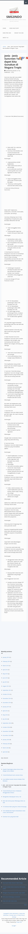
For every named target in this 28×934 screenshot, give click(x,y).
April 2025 (5, 752)
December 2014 (7, 702)
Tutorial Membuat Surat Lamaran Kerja (13, 775)
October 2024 (6, 727)
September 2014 (7, 690)
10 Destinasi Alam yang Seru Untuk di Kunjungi (14, 806)
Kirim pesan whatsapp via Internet (11, 897)
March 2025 (6, 748)
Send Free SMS (7, 33)
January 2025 (6, 739)
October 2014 (6, 694)
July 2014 (5, 682)
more (25, 905)
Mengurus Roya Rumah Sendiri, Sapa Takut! (14, 893)
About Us (5, 37)
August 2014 (6, 686)
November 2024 (7, 731)
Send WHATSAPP (14, 28)
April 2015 (5, 711)
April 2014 (5, 669)
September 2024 (7, 723)
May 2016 (5, 715)
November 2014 (7, 698)
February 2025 (6, 743)
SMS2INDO (14, 16)
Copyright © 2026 (7, 913)
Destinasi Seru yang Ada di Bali (10, 816)
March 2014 (6, 665)
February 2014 (6, 661)
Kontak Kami (13, 915)
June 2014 (5, 678)
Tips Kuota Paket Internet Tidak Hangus (13, 883)
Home (4, 28)
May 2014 (5, 673)
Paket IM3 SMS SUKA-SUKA (10, 901)
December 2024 (7, 735)
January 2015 (6, 706)
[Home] (14, 10)
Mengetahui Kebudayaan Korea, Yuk (12, 796)
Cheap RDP (19, 922)
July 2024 (5, 719)
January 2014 (6, 657)
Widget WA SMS (18, 33)
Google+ (14, 925)
